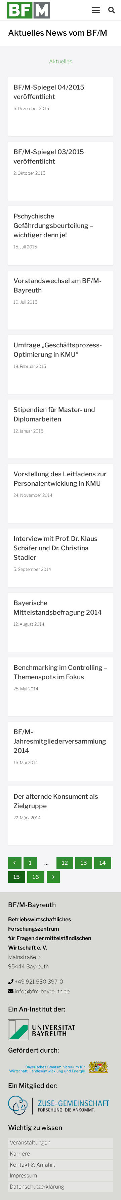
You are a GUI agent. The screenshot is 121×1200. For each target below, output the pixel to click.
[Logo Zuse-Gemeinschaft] (58, 1105)
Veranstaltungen (30, 1142)
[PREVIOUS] (15, 863)
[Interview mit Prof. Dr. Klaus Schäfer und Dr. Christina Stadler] (60, 558)
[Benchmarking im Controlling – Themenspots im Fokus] (60, 687)
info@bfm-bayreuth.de (42, 991)
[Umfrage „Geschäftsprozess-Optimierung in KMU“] (60, 364)
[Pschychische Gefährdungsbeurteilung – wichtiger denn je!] (60, 235)
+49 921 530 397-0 (39, 982)
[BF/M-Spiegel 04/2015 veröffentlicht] (60, 106)
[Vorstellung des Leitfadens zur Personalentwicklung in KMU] (60, 493)
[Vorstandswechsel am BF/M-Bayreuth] (60, 300)
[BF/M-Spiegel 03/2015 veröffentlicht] (60, 171)
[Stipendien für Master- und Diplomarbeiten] (60, 429)
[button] (95, 10)
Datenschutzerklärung (37, 1187)
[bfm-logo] (28, 10)
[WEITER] (53, 877)
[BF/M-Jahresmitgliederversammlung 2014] (60, 751)
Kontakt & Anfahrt (32, 1165)
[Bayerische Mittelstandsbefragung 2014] (60, 622)
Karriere (20, 1154)
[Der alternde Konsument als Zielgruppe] (60, 816)
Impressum (23, 1175)
